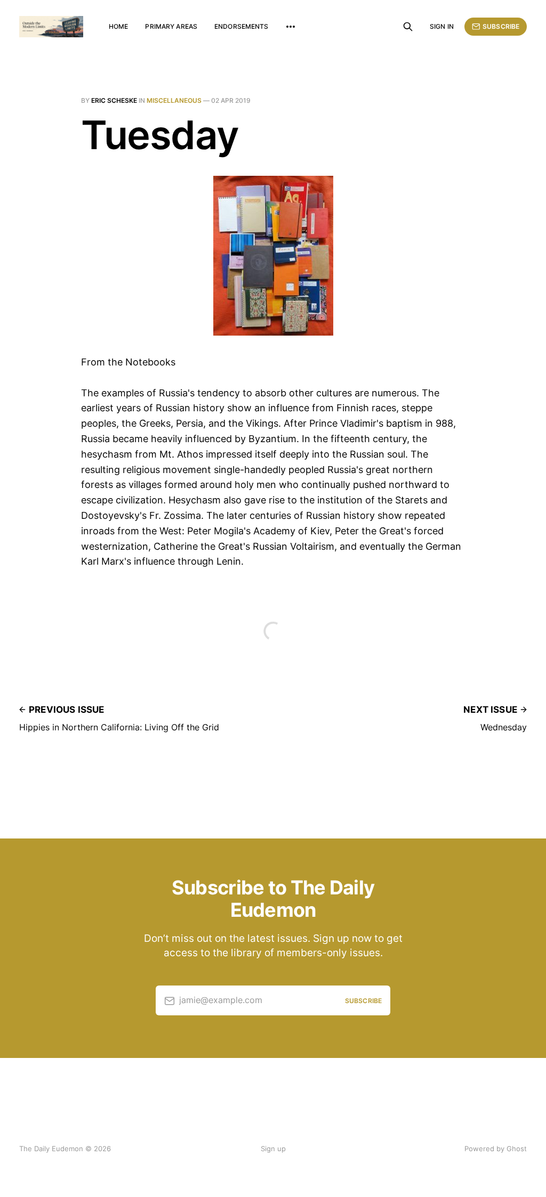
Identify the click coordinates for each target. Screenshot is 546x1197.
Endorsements (241, 26)
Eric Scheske (114, 100)
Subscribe (501, 26)
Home (118, 26)
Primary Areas (171, 26)
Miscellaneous (174, 100)
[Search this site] (408, 27)
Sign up (273, 1148)
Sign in (442, 26)
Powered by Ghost (495, 1148)
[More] (291, 27)
